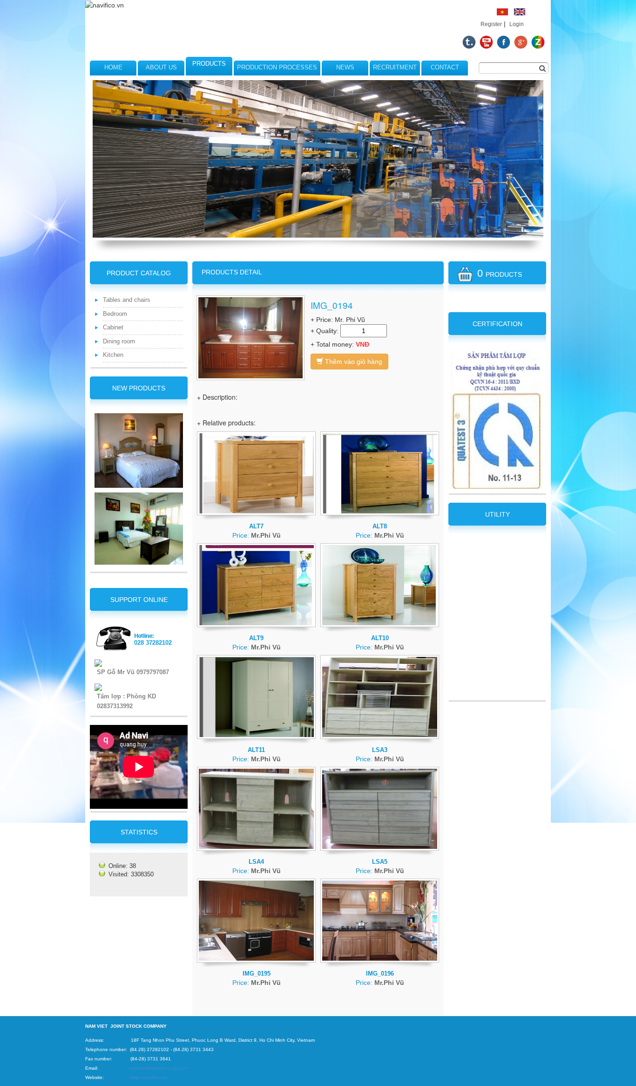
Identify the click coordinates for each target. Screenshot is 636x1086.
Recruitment (395, 67)
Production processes (277, 67)
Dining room (119, 341)
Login (516, 24)
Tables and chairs (126, 299)
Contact (445, 67)
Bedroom (115, 313)
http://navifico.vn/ (148, 1077)
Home (113, 67)
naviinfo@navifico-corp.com (158, 1068)
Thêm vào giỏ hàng (352, 361)
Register (491, 24)
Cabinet (113, 327)
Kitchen (113, 354)
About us (161, 67)
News (345, 67)
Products (209, 63)
